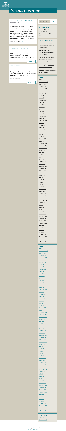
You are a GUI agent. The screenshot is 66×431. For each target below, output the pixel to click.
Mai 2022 (41, 95)
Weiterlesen (31, 61)
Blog (62, 4)
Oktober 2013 (42, 221)
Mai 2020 (41, 104)
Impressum (30, 429)
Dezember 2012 (43, 236)
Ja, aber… (52, 4)
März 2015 (41, 186)
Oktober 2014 (42, 198)
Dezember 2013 (43, 216)
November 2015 (43, 168)
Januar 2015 (42, 191)
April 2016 (41, 157)
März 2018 (41, 123)
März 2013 (41, 232)
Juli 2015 (41, 177)
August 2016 (42, 150)
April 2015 (41, 184)
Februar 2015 (42, 189)
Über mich (45, 4)
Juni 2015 (41, 180)
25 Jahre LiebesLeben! (45, 29)
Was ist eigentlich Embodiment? (21, 20)
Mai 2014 (41, 209)
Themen (29, 4)
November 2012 (43, 239)
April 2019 (41, 111)
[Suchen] (53, 21)
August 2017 (42, 129)
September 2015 (43, 173)
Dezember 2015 (43, 166)
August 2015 (42, 175)
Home (24, 4)
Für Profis (39, 4)
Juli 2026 (41, 79)
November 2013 (43, 218)
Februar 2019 (42, 116)
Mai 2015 (41, 182)
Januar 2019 (42, 118)
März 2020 (41, 107)
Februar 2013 (42, 234)
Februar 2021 (42, 100)
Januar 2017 (42, 141)
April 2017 (41, 134)
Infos (34, 4)
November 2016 (43, 145)
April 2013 (41, 230)
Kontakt (58, 4)
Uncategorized (43, 420)
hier (22, 41)
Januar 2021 (42, 102)
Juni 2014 (41, 207)
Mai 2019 (41, 109)
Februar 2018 (42, 125)
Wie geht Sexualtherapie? (19, 48)
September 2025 (43, 82)
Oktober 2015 (42, 170)
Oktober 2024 (42, 84)
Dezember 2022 (43, 93)
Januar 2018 (42, 127)
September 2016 (43, 148)
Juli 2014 (41, 205)
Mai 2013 (41, 227)
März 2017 (41, 136)
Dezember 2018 (43, 120)
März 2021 (41, 98)
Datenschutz (35, 429)
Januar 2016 (42, 164)
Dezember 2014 (43, 193)
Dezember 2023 (43, 86)
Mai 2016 (41, 155)
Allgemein (41, 417)
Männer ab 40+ (43, 31)
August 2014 (42, 202)
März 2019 (41, 114)
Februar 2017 (42, 139)
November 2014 (43, 196)
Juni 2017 (41, 132)
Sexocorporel (15, 66)
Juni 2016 (41, 152)
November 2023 (43, 88)
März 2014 (41, 211)
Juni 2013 (41, 225)
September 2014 (43, 200)
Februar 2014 (42, 214)
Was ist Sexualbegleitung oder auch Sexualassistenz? (46, 45)
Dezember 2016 (43, 143)
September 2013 (43, 223)
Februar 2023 (42, 91)
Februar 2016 (42, 161)
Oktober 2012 (42, 241)
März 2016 (41, 159)
